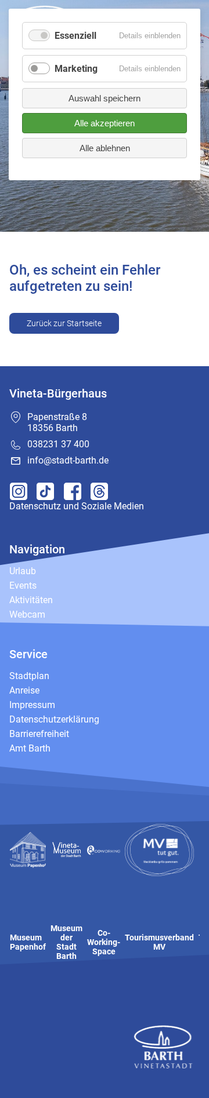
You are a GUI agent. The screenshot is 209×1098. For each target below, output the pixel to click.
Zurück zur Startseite (64, 323)
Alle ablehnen (105, 148)
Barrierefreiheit (39, 733)
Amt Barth (30, 748)
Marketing (76, 68)
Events (23, 585)
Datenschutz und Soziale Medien (76, 506)
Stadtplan (29, 675)
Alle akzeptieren (104, 123)
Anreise (24, 690)
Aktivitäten (31, 599)
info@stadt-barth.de (68, 460)
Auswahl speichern (104, 98)
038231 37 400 (58, 444)
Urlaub (22, 571)
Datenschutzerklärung (54, 719)
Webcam (27, 614)
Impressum (32, 704)
